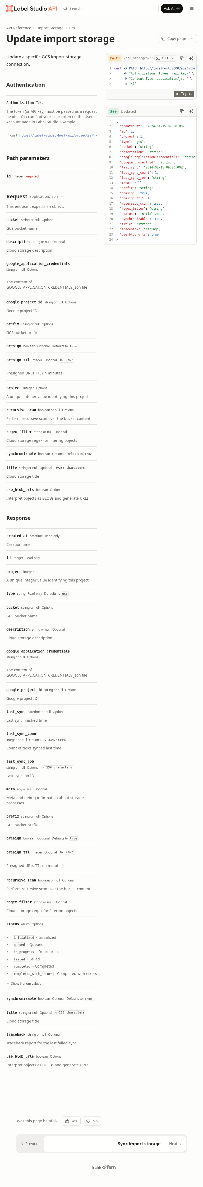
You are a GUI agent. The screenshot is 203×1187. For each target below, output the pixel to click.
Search (76, 8)
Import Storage (49, 27)
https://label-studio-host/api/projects (54, 135)
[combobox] (47, 196)
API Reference (18, 27)
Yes (74, 1120)
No (95, 1120)
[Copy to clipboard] (182, 58)
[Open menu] (192, 8)
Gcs (72, 27)
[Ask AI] (191, 58)
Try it (186, 94)
